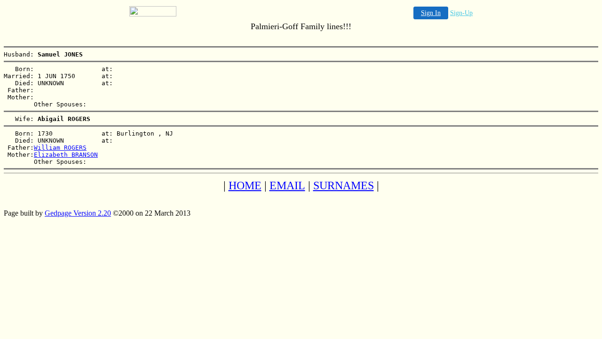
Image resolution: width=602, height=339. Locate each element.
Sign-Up (461, 12)
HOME (245, 185)
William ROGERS (60, 147)
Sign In (431, 12)
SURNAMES (343, 185)
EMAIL (287, 185)
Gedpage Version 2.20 (78, 213)
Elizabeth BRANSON (66, 154)
